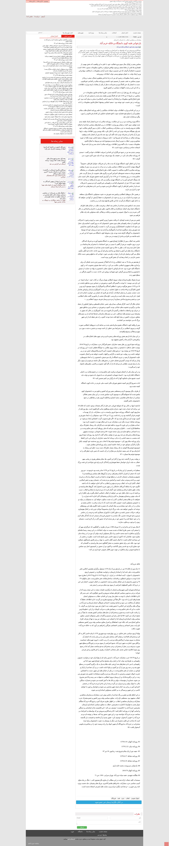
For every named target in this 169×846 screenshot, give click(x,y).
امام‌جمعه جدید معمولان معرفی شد (63, 133)
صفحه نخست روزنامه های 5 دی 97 (133, 10)
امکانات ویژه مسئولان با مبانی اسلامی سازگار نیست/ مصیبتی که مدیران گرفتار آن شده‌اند (120, 14)
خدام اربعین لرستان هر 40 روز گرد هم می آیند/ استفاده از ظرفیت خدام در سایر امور (57, 119)
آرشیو (43, 16)
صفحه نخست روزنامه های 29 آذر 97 (62, 75)
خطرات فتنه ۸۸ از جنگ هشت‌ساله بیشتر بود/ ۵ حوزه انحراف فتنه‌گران (125, 7)
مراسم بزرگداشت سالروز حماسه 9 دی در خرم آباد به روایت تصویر (126, 1)
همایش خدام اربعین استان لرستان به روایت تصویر (59, 112)
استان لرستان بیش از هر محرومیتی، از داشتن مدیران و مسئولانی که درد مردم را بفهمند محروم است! (57, 105)
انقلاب (127, 798)
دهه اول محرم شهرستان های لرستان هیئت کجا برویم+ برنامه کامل (55, 160)
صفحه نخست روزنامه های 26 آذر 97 (62, 92)
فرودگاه (113, 798)
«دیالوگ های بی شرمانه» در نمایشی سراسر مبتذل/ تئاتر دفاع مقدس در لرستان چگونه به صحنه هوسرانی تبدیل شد (53, 195)
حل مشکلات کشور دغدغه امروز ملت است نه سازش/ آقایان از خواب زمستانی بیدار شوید (58, 98)
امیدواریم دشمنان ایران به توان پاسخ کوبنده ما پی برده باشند (127, 13)
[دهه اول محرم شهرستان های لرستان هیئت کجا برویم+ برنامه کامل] (69, 162)
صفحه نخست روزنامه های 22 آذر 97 (62, 126)
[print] (77, 37)
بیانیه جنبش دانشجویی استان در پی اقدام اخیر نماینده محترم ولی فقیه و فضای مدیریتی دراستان (58, 109)
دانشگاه (80, 831)
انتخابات (114, 33)
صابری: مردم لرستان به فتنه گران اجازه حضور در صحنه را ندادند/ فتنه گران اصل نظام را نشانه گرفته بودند (116, 5)
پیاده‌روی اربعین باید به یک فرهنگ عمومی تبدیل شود (58, 116)
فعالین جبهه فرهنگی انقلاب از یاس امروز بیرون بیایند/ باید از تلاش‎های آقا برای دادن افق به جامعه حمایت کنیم (58, 89)
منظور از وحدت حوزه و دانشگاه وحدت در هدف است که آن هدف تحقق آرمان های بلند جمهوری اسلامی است (57, 85)
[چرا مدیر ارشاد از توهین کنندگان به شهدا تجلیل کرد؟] (69, 185)
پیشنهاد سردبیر (102, 835)
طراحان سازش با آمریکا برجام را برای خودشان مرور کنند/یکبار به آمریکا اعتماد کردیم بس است (58, 95)
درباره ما (37, 16)
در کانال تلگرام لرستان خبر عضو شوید (109, 802)
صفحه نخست (137, 33)
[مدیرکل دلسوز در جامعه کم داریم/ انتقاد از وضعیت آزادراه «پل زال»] (69, 150)
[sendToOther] (79, 37)
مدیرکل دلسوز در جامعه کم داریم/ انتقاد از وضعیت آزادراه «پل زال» (54, 148)
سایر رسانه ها (103, 33)
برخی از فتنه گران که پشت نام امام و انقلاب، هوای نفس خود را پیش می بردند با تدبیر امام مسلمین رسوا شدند (115, 4)
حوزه (72, 831)
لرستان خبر (71, 839)
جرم (123, 798)
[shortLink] (81, 37)
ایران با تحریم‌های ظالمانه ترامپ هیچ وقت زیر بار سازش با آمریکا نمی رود (57, 102)
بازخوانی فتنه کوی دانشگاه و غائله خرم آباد (120, 43)
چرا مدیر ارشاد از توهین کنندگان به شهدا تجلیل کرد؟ (54, 182)
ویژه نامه (91, 33)
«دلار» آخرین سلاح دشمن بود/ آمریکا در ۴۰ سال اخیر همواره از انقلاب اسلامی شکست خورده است (58, 123)
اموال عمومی (135, 798)
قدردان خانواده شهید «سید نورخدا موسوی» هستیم (58, 72)
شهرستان (81, 33)
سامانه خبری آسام (33, 843)
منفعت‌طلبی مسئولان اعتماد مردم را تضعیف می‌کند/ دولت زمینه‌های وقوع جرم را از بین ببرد (119, 8)
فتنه (119, 798)
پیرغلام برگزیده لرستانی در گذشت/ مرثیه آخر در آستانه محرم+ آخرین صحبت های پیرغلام (54, 172)
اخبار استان (125, 33)
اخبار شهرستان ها (68, 33)
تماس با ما (30, 16)
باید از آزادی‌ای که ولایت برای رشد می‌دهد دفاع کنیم (58, 82)
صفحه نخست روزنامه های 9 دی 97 (133, 2)
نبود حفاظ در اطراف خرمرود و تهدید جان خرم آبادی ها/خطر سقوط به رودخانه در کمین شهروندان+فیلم (117, 11)
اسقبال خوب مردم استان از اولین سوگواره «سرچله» (58, 114)
